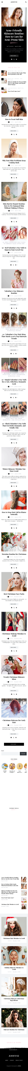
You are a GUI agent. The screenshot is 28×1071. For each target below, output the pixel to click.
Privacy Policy (19, 1060)
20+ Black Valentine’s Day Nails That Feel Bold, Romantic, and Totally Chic (14, 425)
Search (2, 750)
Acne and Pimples (12, 88)
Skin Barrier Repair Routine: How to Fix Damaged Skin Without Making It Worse (14, 206)
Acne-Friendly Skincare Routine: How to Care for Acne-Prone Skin (14, 35)
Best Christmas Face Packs (14, 594)
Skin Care (20, 71)
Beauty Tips (10, 71)
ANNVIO (14, 2)
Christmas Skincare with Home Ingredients (14, 999)
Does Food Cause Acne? (14, 91)
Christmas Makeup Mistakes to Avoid (14, 635)
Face (9, 89)
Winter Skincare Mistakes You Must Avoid (14, 470)
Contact (12, 1060)
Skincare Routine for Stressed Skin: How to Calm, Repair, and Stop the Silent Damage (17, 83)
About (6, 1060)
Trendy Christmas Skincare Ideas (14, 678)
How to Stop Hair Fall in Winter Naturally (14, 513)
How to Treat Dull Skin (14, 119)
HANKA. (19, 1066)
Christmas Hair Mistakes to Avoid (10, 904)
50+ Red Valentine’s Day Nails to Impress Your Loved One (14, 249)
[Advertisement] (14, 790)
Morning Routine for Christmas (14, 554)
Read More (13, 55)
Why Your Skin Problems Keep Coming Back (14, 161)
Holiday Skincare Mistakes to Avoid (14, 968)
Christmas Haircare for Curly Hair (14, 721)
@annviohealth (13, 1049)
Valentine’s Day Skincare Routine (14, 292)
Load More (13, 744)
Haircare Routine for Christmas (14, 1030)
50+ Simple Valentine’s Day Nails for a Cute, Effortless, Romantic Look (14, 382)
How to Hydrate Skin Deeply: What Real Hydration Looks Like (17, 73)
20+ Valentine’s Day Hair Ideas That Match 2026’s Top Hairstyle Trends (14, 336)
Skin (16, 71)
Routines (17, 78)
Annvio (11, 46)
